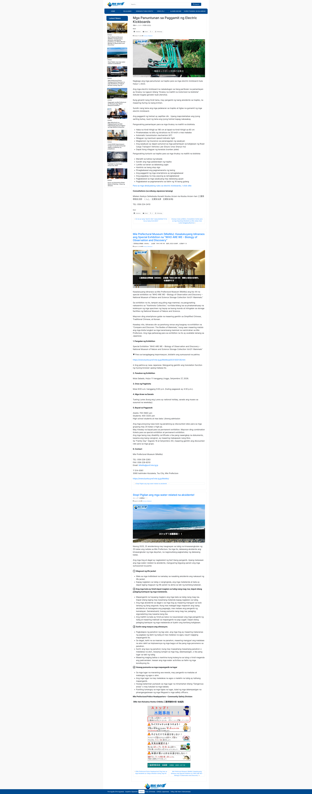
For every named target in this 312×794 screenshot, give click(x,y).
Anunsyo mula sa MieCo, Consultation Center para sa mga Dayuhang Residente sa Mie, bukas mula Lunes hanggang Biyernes (186, 221)
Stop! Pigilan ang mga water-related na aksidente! (117, 62)
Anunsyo (110, 34)
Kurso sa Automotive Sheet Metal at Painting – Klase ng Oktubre (116, 184)
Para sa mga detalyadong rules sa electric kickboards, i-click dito (162, 186)
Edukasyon (149, 246)
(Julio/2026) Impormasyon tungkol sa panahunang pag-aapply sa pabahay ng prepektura (117, 146)
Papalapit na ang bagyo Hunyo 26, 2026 (115, 164)
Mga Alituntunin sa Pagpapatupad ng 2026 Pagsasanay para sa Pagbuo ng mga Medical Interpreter (116, 125)
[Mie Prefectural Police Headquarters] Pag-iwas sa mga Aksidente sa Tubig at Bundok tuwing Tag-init (116, 83)
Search (197, 4)
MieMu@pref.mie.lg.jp (148, 465)
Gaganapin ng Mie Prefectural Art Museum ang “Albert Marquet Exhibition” (117, 103)
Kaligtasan (150, 35)
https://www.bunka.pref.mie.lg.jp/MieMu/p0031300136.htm (159, 360)
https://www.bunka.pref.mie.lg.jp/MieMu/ (151, 478)
